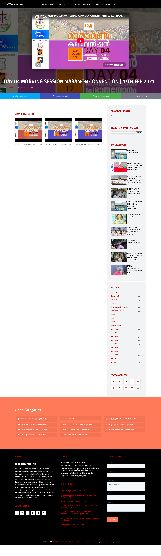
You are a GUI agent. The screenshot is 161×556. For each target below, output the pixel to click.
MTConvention (11, 87)
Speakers (114, 322)
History (77, 4)
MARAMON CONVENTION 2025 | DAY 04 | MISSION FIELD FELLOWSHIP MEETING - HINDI (134, 256)
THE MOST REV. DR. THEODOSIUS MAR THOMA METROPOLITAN (121, 419)
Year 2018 (114, 351)
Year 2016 (114, 347)
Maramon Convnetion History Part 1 (134, 216)
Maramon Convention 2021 (106, 4)
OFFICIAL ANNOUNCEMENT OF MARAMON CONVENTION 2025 (134, 269)
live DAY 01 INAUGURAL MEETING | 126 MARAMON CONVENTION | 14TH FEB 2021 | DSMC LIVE (134, 166)
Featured (114, 300)
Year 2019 (114, 355)
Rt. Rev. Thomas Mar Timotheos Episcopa (76, 435)
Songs (60, 4)
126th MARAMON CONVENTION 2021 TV (133, 241)
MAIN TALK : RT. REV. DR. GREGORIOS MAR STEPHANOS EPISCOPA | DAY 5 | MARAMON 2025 (134, 179)
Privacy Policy (93, 542)
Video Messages (48, 4)
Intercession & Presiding (119, 307)
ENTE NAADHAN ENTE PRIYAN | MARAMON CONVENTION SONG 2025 (134, 191)
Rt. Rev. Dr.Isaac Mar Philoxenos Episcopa (120, 430)
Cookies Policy (106, 542)
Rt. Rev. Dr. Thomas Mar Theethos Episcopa (77, 425)
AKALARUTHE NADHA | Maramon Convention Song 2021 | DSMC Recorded (134, 231)
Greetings (114, 303)
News (70, 4)
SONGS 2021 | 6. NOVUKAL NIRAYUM (132, 152)
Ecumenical (115, 296)
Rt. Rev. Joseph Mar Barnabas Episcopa (119, 425)
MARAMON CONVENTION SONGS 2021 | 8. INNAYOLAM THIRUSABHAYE (134, 205)
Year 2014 (114, 340)
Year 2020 (114, 358)
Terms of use (80, 542)
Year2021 (8, 75)
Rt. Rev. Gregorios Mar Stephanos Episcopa (33, 435)
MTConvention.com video (63, 542)
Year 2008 (114, 329)
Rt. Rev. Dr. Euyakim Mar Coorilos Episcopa (76, 430)
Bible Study (115, 292)
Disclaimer (119, 542)
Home (37, 4)
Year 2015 (114, 344)
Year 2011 (114, 333)
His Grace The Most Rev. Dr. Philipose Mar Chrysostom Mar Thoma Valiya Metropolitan (33, 419)
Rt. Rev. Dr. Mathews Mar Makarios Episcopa (33, 425)
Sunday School (116, 325)
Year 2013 (114, 336)
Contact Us (88, 4)
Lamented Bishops (117, 311)
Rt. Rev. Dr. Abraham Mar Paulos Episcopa (32, 430)
